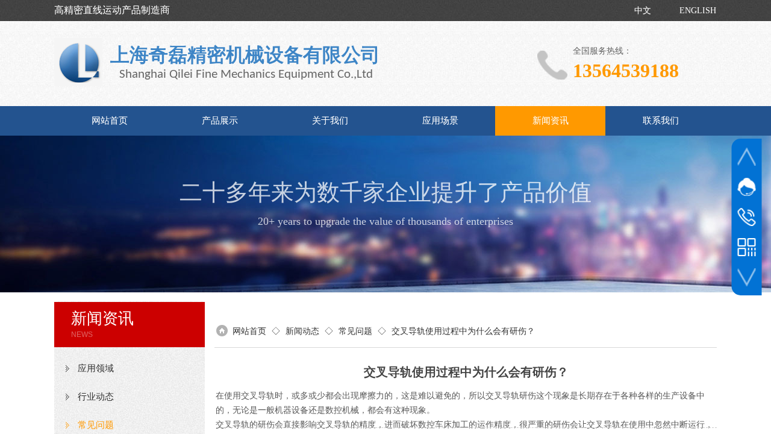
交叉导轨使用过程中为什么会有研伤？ (463, 331)
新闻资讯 (550, 120)
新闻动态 (302, 331)
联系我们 (661, 120)
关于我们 (330, 120)
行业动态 (96, 396)
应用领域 (96, 368)
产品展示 (220, 120)
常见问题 (355, 331)
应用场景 (440, 120)
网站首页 (110, 120)
